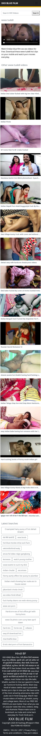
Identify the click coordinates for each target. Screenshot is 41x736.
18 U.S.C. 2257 (17, 730)
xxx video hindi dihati (12, 595)
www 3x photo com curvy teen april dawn (20, 621)
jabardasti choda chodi (13, 589)
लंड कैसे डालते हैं (8, 537)
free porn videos (31, 733)
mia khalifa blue (10, 639)
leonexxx (6, 559)
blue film (6, 660)
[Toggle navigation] (36, 3)
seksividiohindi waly (11, 548)
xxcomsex (22, 570)
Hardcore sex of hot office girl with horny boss (21, 612)
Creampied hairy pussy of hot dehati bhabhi (20, 530)
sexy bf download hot (12, 633)
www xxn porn (9, 606)
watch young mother (23, 559)
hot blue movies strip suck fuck (16, 543)
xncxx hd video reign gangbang (16, 554)
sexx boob (21, 537)
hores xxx (18, 628)
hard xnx (6, 628)
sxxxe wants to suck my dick (15, 565)
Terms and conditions (12, 733)
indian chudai (8, 570)
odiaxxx (28, 628)
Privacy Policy (30, 730)
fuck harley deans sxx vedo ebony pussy (20, 600)
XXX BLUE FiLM (9, 3)
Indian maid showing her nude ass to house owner (21, 582)
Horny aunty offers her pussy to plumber (20, 576)
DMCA (6, 730)
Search (36, 13)
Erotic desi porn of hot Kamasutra (17, 644)
